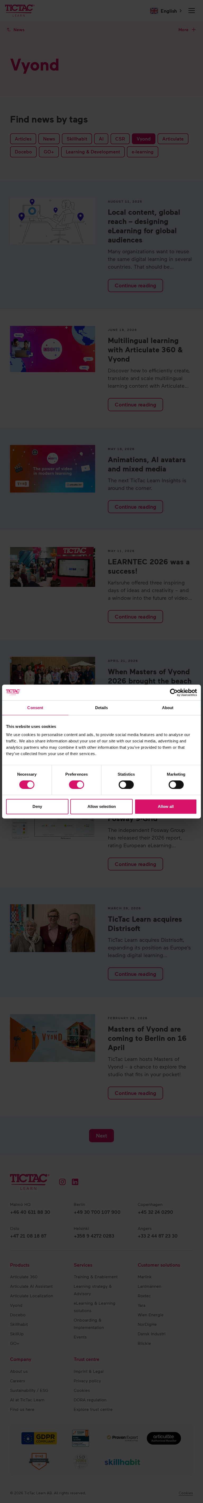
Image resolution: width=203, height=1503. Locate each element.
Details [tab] (101, 707)
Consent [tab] (35, 707)
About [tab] (168, 707)
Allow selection (101, 806)
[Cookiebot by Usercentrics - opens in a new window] (174, 692)
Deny (37, 806)
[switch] (76, 784)
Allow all (166, 806)
